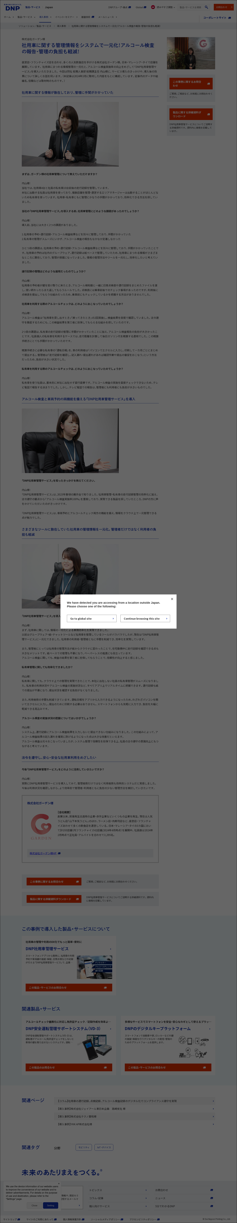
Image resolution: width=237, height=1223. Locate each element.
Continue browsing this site (142, 618)
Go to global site (81, 618)
